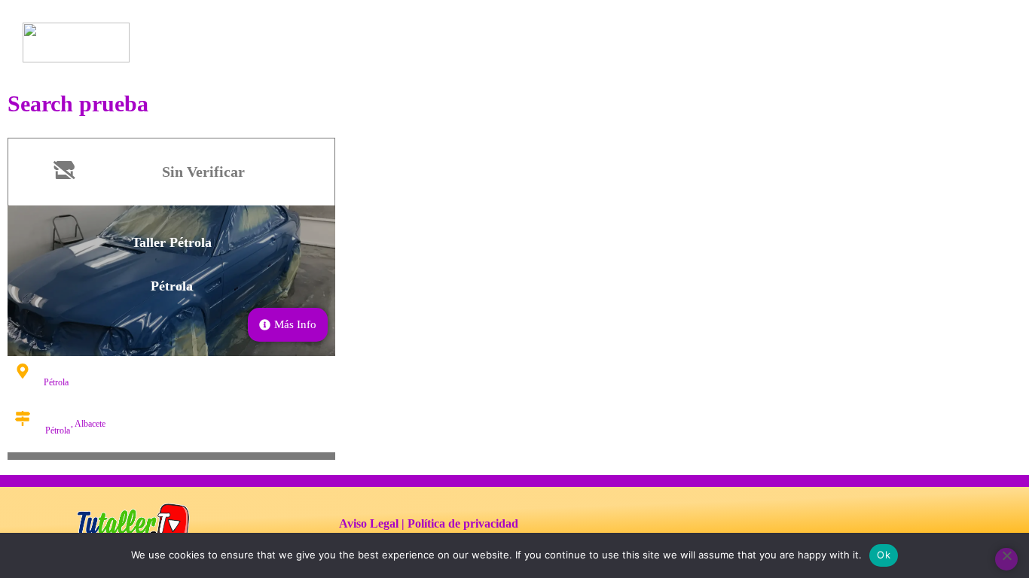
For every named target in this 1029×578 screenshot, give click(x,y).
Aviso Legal (368, 523)
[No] (1006, 559)
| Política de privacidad (460, 523)
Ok (883, 555)
